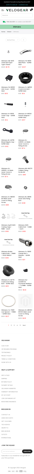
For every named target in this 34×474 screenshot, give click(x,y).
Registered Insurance (8, 402)
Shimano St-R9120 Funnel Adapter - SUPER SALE (24, 115)
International (6, 438)
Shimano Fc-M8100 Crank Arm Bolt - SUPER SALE (25, 89)
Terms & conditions (8, 359)
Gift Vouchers (6, 421)
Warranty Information (9, 392)
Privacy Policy (6, 356)
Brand (9, 32)
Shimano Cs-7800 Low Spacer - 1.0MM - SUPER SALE (8, 312)
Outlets (4, 434)
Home (3, 32)
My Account (5, 395)
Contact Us (5, 415)
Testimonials (5, 352)
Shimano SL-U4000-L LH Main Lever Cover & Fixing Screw (24, 143)
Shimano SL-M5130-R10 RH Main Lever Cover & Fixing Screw (25, 313)
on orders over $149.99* (19, 22)
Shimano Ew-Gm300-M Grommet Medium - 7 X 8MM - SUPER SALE (25, 283)
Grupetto (4, 428)
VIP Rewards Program (9, 349)
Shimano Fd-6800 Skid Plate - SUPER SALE (24, 63)
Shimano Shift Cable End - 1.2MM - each (25, 227)
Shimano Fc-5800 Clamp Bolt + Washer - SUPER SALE (24, 254)
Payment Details (7, 385)
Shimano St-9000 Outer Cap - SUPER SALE (8, 115)
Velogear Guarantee (8, 388)
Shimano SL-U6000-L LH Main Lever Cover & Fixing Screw (7, 171)
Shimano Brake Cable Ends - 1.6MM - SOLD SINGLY (8, 253)
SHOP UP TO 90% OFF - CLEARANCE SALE (17, 5)
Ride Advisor (5, 431)
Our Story (5, 346)
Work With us (6, 362)
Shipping (4, 379)
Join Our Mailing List (8, 398)
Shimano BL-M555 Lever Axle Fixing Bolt (24, 199)
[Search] (31, 15)
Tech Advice (5, 424)
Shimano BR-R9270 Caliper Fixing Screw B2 (25, 170)
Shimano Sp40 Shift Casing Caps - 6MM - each (8, 227)
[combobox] (17, 15)
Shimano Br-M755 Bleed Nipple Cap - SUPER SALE (8, 142)
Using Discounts (7, 418)
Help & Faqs (5, 375)
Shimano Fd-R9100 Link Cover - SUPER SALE (8, 89)
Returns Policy (6, 382)
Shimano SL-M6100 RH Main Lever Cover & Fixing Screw (8, 199)
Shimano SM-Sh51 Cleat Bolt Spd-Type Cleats (7, 63)
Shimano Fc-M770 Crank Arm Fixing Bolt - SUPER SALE (7, 282)
